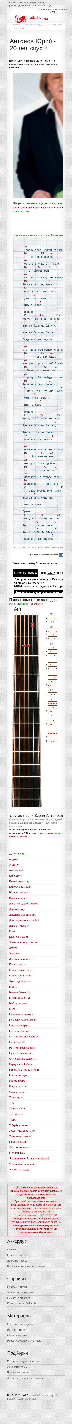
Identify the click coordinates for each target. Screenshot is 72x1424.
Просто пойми (17, 1080)
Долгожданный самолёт (23, 920)
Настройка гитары (17, 1286)
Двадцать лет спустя (21, 914)
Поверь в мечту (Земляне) (24, 1069)
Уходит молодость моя (22, 1130)
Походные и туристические (23, 1361)
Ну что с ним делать (21, 1053)
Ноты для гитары (17, 1329)
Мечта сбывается (19, 992)
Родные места (17, 1086)
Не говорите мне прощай (23, 1036)
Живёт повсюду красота (23, 942)
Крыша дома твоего (20, 975)
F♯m (58, 207)
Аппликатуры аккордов (20, 1292)
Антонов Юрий (55, 25)
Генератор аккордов (18, 1298)
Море (12, 1008)
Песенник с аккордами (34, 25)
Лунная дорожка (18, 981)
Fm (51, 207)
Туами (12, 1119)
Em (45, 207)
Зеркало (14, 953)
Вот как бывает (18, 892)
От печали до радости (22, 1058)
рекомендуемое (17, 5)
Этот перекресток (19, 1147)
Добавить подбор (17, 1260)
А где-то (14, 864)
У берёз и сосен (18, 1125)
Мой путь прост (18, 1003)
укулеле (14, 67)
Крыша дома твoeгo (20, 970)
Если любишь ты (19, 936)
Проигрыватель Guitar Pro (22, 1303)
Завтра (13, 947)
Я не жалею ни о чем (21, 1164)
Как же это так (17, 964)
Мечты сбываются (20, 997)
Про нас (12, 1249)
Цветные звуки (17, 1141)
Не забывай (16, 1042)
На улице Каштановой (22, 1020)
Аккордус (17, 25)
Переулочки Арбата (20, 1064)
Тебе (12, 1103)
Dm (30, 207)
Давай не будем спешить (23, 903)
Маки (12, 986)
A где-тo (13, 859)
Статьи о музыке (17, 1335)
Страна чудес (17, 1092)
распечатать (21, 210)
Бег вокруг (15, 875)
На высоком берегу (20, 1014)
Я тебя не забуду (19, 1169)
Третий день (16, 1114)
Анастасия (15, 870)
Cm (15, 207)
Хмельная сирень (19, 1136)
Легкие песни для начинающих (25, 1378)
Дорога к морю (17, 925)
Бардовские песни (18, 1372)
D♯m (37, 207)
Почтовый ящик (18, 1075)
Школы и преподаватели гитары (26, 1266)
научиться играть (39, 2)
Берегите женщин (19, 887)
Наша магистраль (19, 1025)
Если (12, 931)
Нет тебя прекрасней (21, 1047)
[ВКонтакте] (61, 555)
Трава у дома (17, 1108)
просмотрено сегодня (40, 5)
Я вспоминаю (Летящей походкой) (29, 1158)
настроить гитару (18, 2)
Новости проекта (17, 1255)
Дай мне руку (17, 909)
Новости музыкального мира (24, 1340)
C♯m (22, 207)
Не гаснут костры (19, 1031)
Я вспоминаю (17, 1153)
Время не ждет (18, 898)
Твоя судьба (16, 1097)
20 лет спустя (17, 853)
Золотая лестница (19, 959)
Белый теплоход (19, 881)
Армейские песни (17, 1367)
